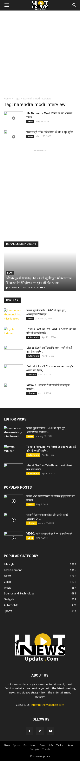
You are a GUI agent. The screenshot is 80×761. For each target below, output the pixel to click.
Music (30, 504)
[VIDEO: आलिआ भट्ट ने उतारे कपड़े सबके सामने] (13, 538)
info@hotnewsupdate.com (47, 705)
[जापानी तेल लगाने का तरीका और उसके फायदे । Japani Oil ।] (13, 520)
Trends (46, 749)
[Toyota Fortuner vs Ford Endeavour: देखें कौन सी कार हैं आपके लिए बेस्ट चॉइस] (13, 334)
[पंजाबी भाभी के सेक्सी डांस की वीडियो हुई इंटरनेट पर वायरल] (13, 501)
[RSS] (40, 731)
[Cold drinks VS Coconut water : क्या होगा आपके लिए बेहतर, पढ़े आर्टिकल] (13, 371)
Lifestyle (32, 374)
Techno (60, 745)
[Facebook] (29, 731)
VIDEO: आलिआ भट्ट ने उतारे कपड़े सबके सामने (49, 533)
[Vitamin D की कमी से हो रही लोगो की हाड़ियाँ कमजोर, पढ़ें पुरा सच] (13, 390)
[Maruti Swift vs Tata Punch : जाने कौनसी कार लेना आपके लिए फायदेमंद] (13, 352)
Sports (16, 745)
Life (51, 745)
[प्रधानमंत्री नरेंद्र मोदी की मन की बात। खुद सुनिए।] (13, 137)
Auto (70, 745)
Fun (25, 745)
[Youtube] (50, 731)
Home (7, 98)
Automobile (33, 337)
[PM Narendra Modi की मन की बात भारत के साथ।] (13, 118)
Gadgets (34, 749)
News (30, 121)
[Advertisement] (40, 52)
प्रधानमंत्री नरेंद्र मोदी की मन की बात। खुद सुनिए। (50, 131)
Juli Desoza (12, 287)
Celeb (30, 537)
